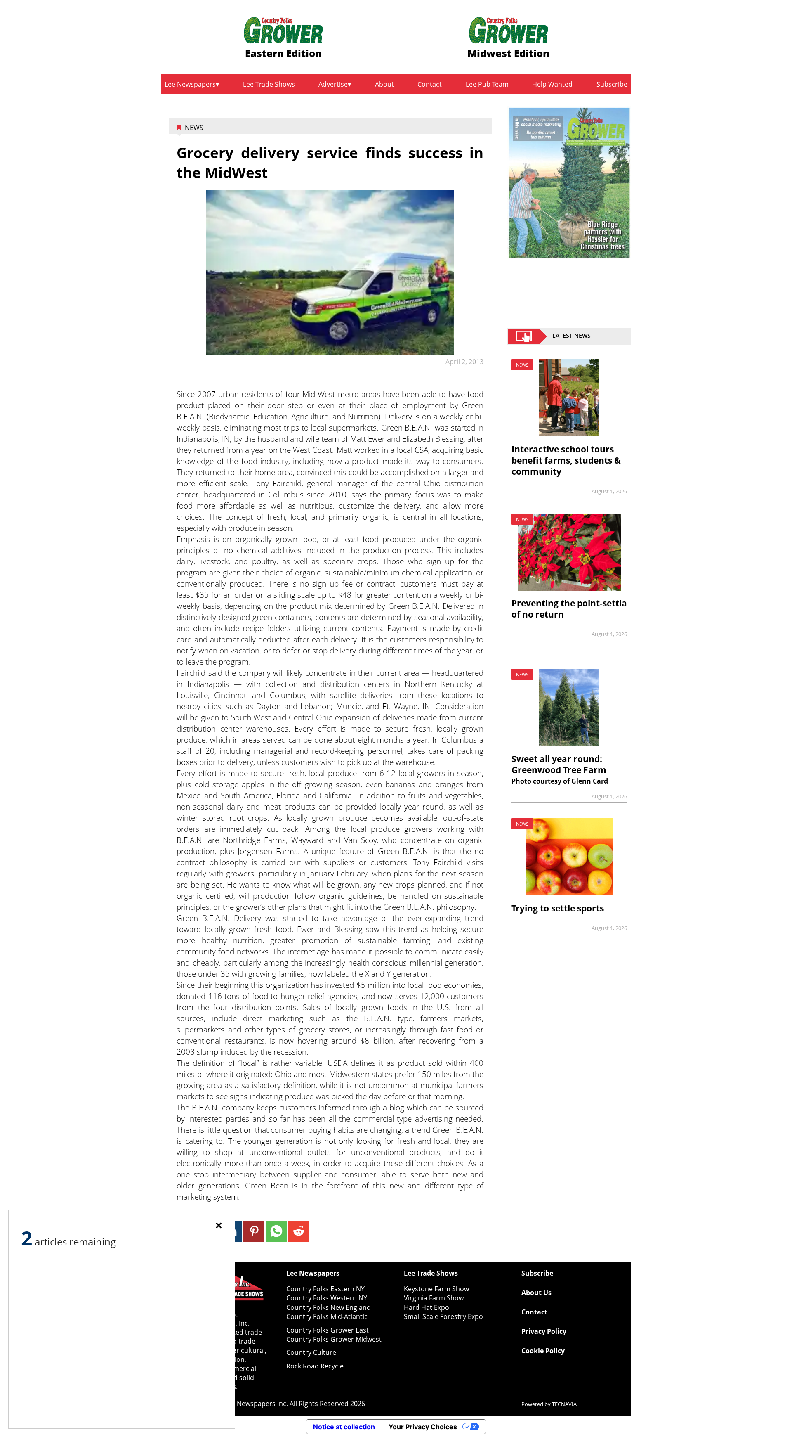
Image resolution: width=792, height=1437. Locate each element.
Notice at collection (344, 1427)
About (384, 84)
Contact (429, 84)
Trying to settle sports (558, 908)
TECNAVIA (564, 1404)
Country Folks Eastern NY (325, 1288)
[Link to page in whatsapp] (276, 1231)
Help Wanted (552, 84)
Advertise (333, 84)
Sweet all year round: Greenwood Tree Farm (559, 764)
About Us (536, 1292)
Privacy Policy (543, 1331)
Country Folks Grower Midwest (334, 1339)
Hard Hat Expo (426, 1307)
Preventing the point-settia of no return (569, 608)
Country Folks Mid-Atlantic (327, 1316)
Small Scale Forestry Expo (443, 1316)
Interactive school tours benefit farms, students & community (566, 460)
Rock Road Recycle (315, 1366)
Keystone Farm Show (436, 1288)
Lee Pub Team (487, 84)
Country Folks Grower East (327, 1330)
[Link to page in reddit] (298, 1231)
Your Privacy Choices (423, 1427)
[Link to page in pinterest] (253, 1231)
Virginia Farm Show (434, 1297)
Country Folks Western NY (326, 1297)
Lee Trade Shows (269, 84)
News (194, 127)
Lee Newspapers (190, 84)
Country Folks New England (328, 1307)
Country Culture (311, 1352)
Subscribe (611, 84)
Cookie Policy (543, 1350)
